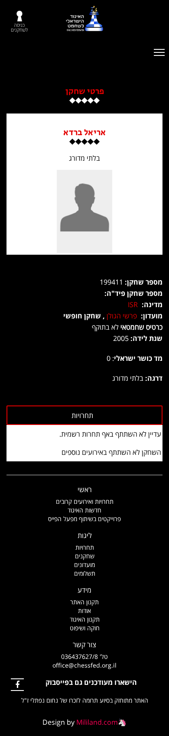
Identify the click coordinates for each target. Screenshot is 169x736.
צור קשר (84, 644)
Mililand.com (97, 722)
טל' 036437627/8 (84, 656)
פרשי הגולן (122, 316)
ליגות (85, 535)
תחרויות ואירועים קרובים (85, 501)
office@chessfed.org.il (84, 665)
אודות (84, 610)
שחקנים (84, 556)
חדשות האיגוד (84, 510)
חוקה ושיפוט (85, 628)
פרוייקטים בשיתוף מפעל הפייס (84, 519)
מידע (84, 590)
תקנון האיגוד (85, 619)
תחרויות (84, 547)
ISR (133, 304)
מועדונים (84, 565)
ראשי (85, 489)
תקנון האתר (84, 602)
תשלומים (84, 573)
